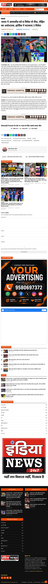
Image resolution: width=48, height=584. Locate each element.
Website (3, 241)
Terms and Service (36, 582)
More (25, 9)
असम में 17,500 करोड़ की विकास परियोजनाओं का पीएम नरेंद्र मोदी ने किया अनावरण (23, 355)
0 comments (3, 31)
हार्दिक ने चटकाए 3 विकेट (5, 142)
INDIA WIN (29, 138)
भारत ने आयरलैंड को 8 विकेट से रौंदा (27, 140)
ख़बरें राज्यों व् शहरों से (5, 410)
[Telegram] (13, 34)
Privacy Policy (29, 582)
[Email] (22, 34)
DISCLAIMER (24, 582)
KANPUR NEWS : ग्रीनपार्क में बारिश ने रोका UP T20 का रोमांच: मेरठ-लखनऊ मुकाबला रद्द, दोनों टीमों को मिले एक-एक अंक (12, 205)
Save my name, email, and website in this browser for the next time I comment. (18, 249)
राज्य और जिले (17, 9)
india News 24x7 (4, 184)
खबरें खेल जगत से (4, 428)
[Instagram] (44, 1)
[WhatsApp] (11, 34)
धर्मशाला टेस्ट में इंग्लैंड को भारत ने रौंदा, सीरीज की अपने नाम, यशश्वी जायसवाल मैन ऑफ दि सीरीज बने (26, 364)
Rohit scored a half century (6, 140)
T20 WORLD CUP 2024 (17, 140)
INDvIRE (34, 138)
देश (1, 418)
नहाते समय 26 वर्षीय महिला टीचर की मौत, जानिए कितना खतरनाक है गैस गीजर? (22, 350)
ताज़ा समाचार (3, 405)
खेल (1, 425)
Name (2, 230)
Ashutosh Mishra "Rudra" (29, 183)
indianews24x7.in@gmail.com (36, 571)
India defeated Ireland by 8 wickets (19, 138)
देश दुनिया (11, 9)
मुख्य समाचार (4, 9)
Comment (3, 217)
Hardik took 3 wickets (8, 138)
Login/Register (44, 582)
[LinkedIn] (16, 34)
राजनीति (2, 415)
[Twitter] (42, 1)
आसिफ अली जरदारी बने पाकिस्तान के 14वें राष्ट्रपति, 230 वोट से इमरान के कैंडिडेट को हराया (24, 369)
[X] (8, 34)
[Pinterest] (19, 34)
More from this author (12, 150)
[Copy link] (24, 34)
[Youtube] (46, 1)
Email (2, 236)
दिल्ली (2, 431)
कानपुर (2, 420)
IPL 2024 (3, 18)
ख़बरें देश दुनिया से (4, 423)
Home (2, 16)
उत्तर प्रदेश (2, 177)
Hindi (37, 9)
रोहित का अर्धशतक (36, 140)
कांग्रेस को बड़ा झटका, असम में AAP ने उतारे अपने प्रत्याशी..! (19, 359)
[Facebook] (40, 1)
